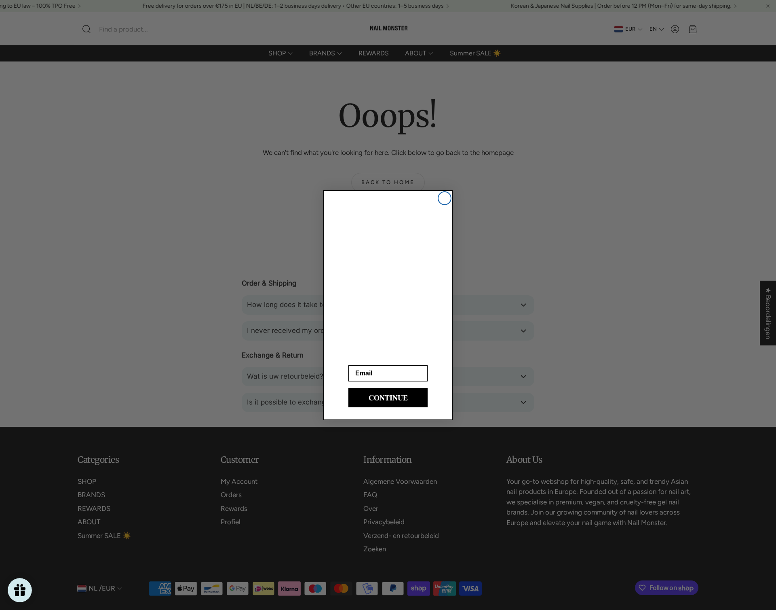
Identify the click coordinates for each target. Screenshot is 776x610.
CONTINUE (388, 397)
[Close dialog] (444, 198)
